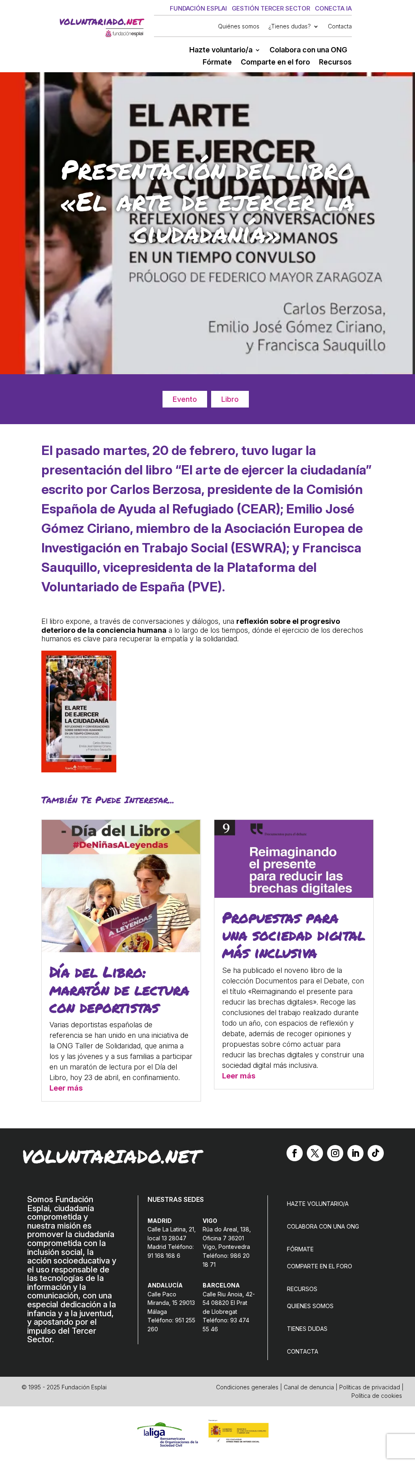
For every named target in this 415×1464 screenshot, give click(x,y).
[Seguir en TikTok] (376, 1153)
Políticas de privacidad (369, 1387)
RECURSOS (302, 1288)
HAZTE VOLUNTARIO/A (318, 1203)
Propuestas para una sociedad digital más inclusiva (293, 934)
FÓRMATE (300, 1249)
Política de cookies (376, 1395)
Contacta (340, 27)
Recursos (335, 62)
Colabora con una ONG (308, 50)
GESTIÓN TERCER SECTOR (271, 8)
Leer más (66, 1088)
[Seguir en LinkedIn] (355, 1153)
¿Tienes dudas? (289, 27)
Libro (230, 399)
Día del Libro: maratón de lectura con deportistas (119, 989)
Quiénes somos (238, 27)
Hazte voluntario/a (220, 50)
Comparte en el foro (275, 62)
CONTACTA (302, 1351)
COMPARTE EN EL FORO (319, 1266)
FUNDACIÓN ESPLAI (198, 8)
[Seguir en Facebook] (295, 1153)
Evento (185, 399)
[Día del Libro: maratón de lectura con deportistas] (121, 949)
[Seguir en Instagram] (335, 1153)
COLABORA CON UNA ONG (323, 1226)
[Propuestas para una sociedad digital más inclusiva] (293, 895)
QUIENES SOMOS (310, 1305)
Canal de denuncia (309, 1387)
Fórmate (217, 62)
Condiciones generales (247, 1387)
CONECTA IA (333, 8)
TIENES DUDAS (307, 1328)
